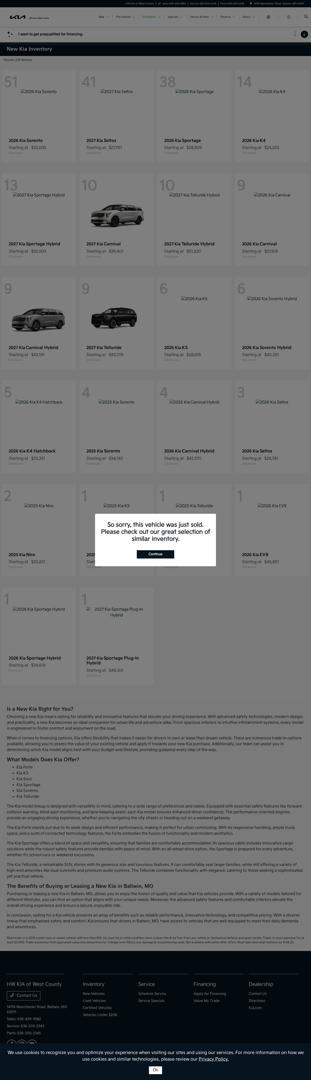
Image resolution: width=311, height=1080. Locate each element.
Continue (155, 554)
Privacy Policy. (214, 1059)
